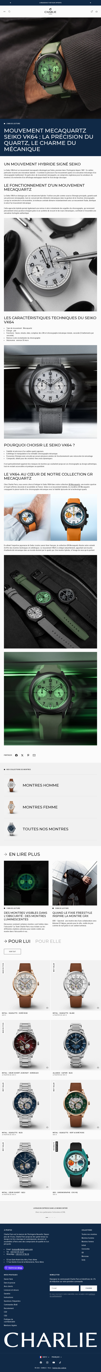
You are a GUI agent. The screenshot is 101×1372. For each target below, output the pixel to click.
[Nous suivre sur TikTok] (60, 1362)
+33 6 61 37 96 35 (22, 1254)
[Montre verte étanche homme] (50, 698)
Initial (84, 1245)
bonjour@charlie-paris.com (22, 1249)
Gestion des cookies (59, 1368)
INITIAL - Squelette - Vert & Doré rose (68, 1133)
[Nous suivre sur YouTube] (53, 1362)
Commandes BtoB (10, 1305)
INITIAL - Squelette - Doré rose (15, 1013)
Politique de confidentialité (9, 1320)
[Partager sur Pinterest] (28, 755)
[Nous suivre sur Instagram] (47, 1362)
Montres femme (88, 1242)
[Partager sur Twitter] (22, 755)
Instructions (8, 1297)
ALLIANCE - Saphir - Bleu (63, 1073)
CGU (5, 1316)
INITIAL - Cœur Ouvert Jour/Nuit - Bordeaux (20, 1073)
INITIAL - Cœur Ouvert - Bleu (13, 1192)
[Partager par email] (34, 755)
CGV (5, 1312)
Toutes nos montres (89, 1234)
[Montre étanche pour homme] (50, 392)
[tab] (17, 941)
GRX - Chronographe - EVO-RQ (65, 1192)
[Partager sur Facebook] (16, 755)
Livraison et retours (11, 1290)
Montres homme (88, 1238)
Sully (83, 1260)
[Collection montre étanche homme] (50, 601)
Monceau (85, 1256)
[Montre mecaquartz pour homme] (50, 517)
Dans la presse (9, 1283)
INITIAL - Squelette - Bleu (12, 1133)
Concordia (86, 1249)
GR (83, 1253)
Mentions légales (10, 1325)
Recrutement (9, 1308)
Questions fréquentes (12, 1301)
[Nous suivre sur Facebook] (41, 1362)
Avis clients (8, 1286)
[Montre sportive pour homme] (50, 264)
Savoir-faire (8, 1279)
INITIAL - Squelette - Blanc (64, 1013)
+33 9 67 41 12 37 (17, 1252)
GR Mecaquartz (74, 484)
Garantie (7, 1294)
